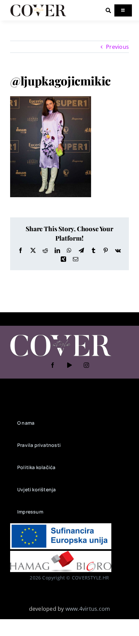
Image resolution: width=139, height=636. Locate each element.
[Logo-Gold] (38, 6)
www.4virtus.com (87, 608)
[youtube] (69, 365)
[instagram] (86, 365)
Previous (117, 46)
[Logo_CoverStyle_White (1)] (60, 335)
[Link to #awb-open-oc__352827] (108, 10)
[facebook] (52, 365)
